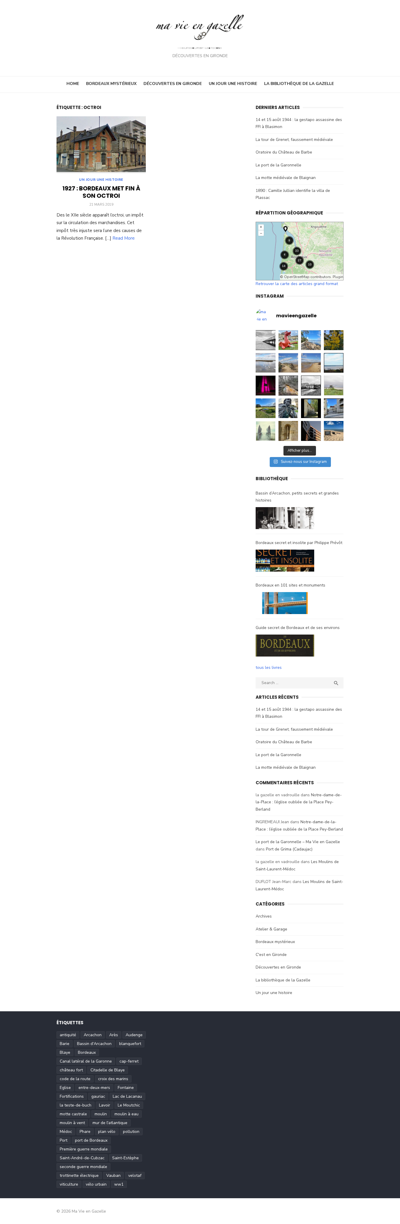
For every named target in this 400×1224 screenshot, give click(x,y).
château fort (71, 1070)
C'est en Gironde (271, 954)
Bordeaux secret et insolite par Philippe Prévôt (299, 542)
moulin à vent (72, 1123)
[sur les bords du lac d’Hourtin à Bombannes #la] (311, 340)
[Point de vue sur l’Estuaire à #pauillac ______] (266, 431)
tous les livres (269, 667)
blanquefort (130, 1043)
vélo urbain (96, 1184)
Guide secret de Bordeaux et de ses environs (298, 627)
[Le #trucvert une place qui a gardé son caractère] (334, 431)
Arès (113, 1035)
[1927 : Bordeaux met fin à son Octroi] (101, 144)
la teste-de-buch (75, 1105)
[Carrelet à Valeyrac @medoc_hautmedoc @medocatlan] (334, 386)
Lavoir (104, 1105)
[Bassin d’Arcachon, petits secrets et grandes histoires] (285, 519)
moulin (101, 1114)
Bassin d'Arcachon (94, 1043)
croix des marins (113, 1079)
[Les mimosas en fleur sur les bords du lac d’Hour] (334, 340)
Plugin (337, 277)
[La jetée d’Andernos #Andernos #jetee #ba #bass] (266, 340)
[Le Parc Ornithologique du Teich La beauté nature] (266, 363)
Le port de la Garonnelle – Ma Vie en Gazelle (298, 842)
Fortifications (72, 1096)
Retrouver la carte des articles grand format (297, 284)
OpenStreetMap (297, 277)
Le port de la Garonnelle (278, 165)
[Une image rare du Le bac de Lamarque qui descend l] (334, 363)
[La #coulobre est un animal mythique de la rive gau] (288, 340)
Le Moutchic (129, 1105)
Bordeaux (87, 1052)
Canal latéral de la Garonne (86, 1061)
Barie (64, 1043)
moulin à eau (126, 1114)
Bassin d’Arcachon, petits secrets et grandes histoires (297, 496)
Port (63, 1140)
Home (72, 83)
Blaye (65, 1052)
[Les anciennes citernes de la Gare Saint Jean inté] (334, 408)
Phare (85, 1131)
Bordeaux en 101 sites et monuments (290, 585)
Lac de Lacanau (127, 1096)
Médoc (66, 1131)
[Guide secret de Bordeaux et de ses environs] (285, 647)
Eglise (65, 1087)
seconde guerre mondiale (83, 1167)
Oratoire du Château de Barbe (284, 152)
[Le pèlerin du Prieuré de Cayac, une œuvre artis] (288, 408)
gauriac (98, 1096)
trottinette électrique (79, 1175)
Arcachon (93, 1035)
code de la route (75, 1079)
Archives (264, 916)
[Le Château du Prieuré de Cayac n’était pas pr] (311, 408)
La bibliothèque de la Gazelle (299, 83)
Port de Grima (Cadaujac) (289, 849)
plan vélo (106, 1131)
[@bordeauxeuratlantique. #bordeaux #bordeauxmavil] (311, 431)
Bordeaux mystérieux (111, 83)
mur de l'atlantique (110, 1123)
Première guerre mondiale (84, 1149)
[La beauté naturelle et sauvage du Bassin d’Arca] (288, 363)
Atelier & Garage (271, 929)
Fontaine (126, 1087)
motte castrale (73, 1114)
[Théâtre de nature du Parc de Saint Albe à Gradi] (266, 408)
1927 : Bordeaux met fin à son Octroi (101, 192)
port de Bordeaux (91, 1140)
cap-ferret (129, 1061)
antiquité (68, 1035)
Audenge (134, 1035)
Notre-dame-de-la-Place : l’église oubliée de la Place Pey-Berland (299, 802)
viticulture (69, 1184)
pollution (131, 1131)
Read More (123, 238)
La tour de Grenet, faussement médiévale (294, 139)
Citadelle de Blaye (107, 1070)
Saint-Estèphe (125, 1158)
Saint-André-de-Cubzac (82, 1158)
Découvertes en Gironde (172, 83)
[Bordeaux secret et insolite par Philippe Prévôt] (285, 562)
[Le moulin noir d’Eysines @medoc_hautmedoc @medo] (311, 386)
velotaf (134, 1175)
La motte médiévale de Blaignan (286, 177)
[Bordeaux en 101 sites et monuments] (285, 604)
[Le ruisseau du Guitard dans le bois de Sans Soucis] (288, 386)
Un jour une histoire (233, 83)
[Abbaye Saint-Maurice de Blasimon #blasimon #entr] (288, 431)
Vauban (113, 1175)
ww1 (119, 1184)
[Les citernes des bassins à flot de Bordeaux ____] (266, 386)
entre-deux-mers (94, 1087)
